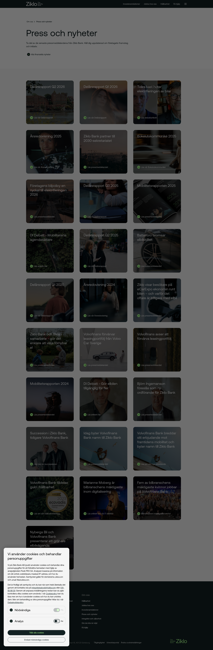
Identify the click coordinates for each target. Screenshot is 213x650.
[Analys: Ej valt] (57, 621)
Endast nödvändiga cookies (36, 640)
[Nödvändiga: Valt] (56, 610)
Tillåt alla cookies (36, 633)
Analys (19, 621)
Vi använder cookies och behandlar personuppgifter (34, 556)
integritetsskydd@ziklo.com (44, 588)
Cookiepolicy (51, 594)
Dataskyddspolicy (15, 602)
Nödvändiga (22, 610)
